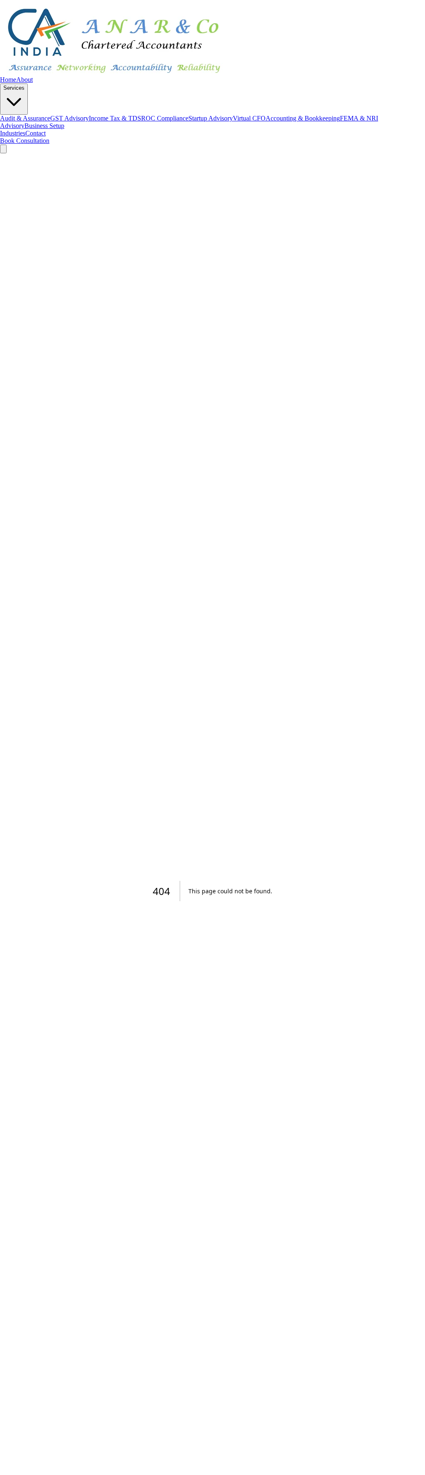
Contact (35, 133)
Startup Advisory (210, 118)
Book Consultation (24, 140)
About (24, 79)
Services (13, 88)
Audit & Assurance (25, 118)
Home (8, 79)
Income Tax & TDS (115, 118)
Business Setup (44, 125)
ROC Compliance (164, 118)
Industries (12, 133)
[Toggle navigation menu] (3, 149)
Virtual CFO (249, 118)
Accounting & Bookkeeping (303, 118)
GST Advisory (69, 118)
